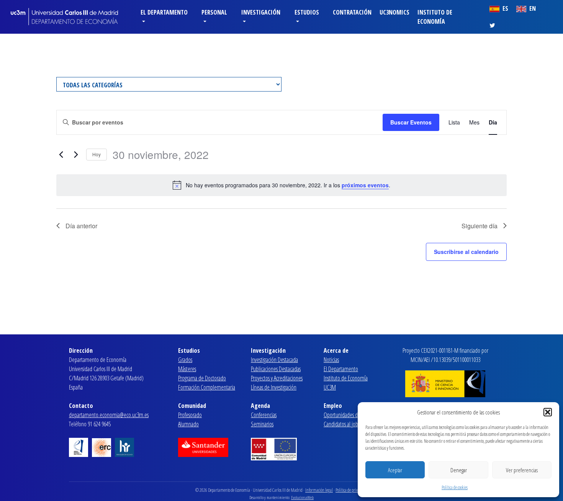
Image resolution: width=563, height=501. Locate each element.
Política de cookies (455, 487)
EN (532, 8)
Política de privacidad (352, 490)
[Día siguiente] (75, 154)
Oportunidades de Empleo (350, 415)
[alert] (281, 185)
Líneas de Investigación (273, 387)
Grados (185, 359)
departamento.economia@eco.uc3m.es (109, 415)
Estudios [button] (307, 12)
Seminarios (262, 424)
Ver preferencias (522, 470)
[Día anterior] (60, 154)
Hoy (96, 154)
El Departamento (341, 369)
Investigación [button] (260, 12)
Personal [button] (214, 12)
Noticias (331, 359)
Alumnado (188, 424)
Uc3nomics (394, 12)
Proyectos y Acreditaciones (277, 378)
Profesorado (190, 415)
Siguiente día (480, 225)
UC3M (330, 387)
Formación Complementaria (206, 387)
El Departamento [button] (164, 12)
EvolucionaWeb (302, 497)
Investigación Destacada (274, 359)
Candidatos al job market (349, 424)
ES (504, 8)
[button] (548, 412)
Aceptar (395, 470)
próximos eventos (365, 185)
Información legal (319, 490)
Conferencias (264, 415)
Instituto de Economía (434, 17)
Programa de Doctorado (202, 378)
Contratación (352, 12)
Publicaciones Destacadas (276, 369)
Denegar (458, 470)
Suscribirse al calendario (466, 251)
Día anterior (81, 225)
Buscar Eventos (411, 122)
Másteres (187, 369)
